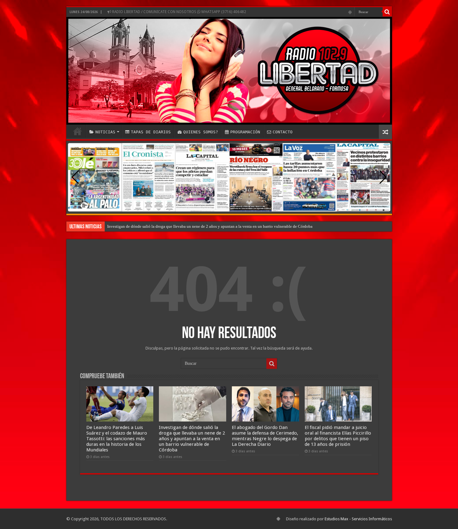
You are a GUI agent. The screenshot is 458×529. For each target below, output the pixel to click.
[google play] (350, 12)
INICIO (77, 131)
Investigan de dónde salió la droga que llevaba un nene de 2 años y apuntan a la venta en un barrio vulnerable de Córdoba (209, 226)
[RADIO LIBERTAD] (229, 71)
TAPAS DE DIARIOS (151, 132)
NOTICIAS (105, 132)
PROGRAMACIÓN (245, 132)
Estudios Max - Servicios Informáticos (358, 519)
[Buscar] (387, 12)
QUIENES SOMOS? (200, 132)
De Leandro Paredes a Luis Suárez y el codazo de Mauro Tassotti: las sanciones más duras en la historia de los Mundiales (116, 439)
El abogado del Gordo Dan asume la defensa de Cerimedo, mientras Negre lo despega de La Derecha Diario (265, 436)
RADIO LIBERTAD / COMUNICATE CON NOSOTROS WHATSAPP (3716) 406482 (178, 12)
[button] (383, 177)
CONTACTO (283, 132)
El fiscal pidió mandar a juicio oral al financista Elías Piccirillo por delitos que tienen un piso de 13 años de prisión (338, 436)
